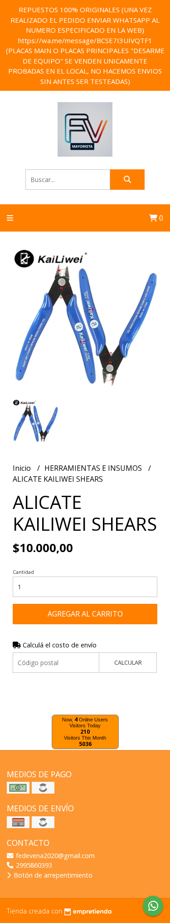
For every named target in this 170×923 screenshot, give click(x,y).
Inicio (23, 468)
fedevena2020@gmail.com (54, 855)
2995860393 (33, 865)
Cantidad (23, 571)
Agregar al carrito (85, 614)
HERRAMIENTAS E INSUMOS (94, 468)
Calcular (128, 662)
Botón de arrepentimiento (52, 875)
